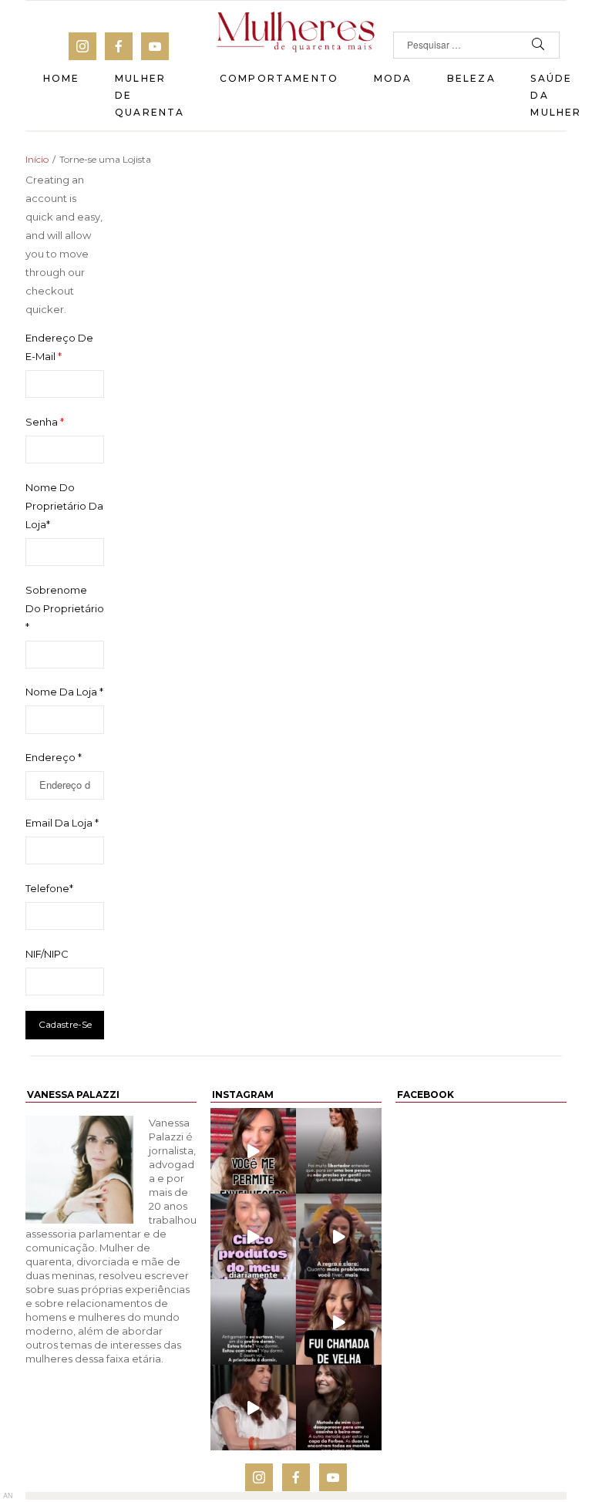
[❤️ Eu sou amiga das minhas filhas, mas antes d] (253, 1407)
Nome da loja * (64, 691)
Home (61, 78)
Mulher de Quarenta (149, 95)
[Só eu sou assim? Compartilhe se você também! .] (339, 1407)
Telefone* (49, 888)
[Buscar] (538, 45)
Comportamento (279, 78)
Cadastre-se (65, 1024)
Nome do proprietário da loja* (64, 505)
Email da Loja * (62, 823)
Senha (44, 422)
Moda (393, 78)
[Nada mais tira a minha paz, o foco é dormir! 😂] (253, 1322)
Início (37, 159)
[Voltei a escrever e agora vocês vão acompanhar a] (253, 1151)
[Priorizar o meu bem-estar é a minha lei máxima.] (339, 1151)
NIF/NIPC (47, 954)
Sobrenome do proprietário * (64, 608)
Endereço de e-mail (59, 347)
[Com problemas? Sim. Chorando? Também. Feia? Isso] (339, 1236)
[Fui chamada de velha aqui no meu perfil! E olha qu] (339, 1322)
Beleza (471, 78)
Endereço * (53, 757)
